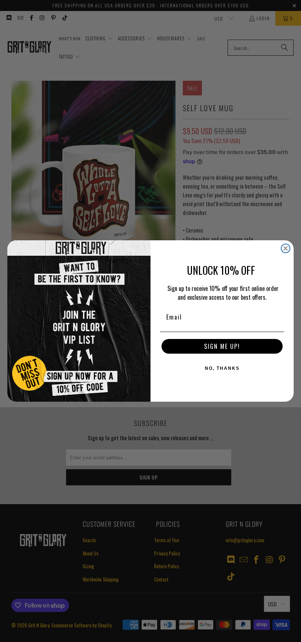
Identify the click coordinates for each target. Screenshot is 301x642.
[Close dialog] (285, 248)
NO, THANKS (222, 368)
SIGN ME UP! (222, 346)
